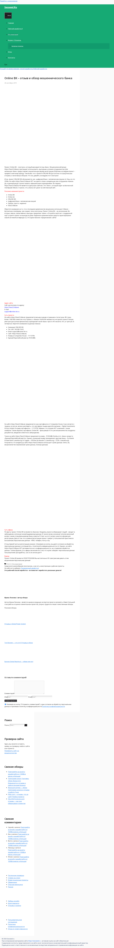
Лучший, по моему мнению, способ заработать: (16, 69)
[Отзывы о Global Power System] (13, 622)
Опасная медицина (15, 885)
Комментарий (9, 693)
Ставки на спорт (14, 878)
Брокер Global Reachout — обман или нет (18, 662)
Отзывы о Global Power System (15, 624)
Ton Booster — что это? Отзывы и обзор (18, 643)
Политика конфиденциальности (53, 706)
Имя (5, 697)
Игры (10, 52)
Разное (10, 887)
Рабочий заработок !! (15, 29)
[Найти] (25, 725)
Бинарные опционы (17, 46)
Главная (11, 23)
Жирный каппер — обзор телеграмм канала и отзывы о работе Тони (18, 790)
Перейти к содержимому (8, 1)
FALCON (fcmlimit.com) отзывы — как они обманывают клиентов (16, 801)
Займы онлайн (13, 901)
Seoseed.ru (10, 7)
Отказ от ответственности (18, 929)
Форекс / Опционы (14, 40)
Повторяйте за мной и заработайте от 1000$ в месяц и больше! (17, 774)
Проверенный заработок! (30, 568)
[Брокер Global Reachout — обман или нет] (13, 659)
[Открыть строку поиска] (5, 65)
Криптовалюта (13, 903)
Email (30, 697)
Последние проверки (16, 875)
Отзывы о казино (14, 906)
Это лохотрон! (13, 34)
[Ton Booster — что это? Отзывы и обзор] (13, 641)
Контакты (11, 58)
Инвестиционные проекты (18, 880)
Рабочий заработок (40, 69)
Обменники (12, 882)
